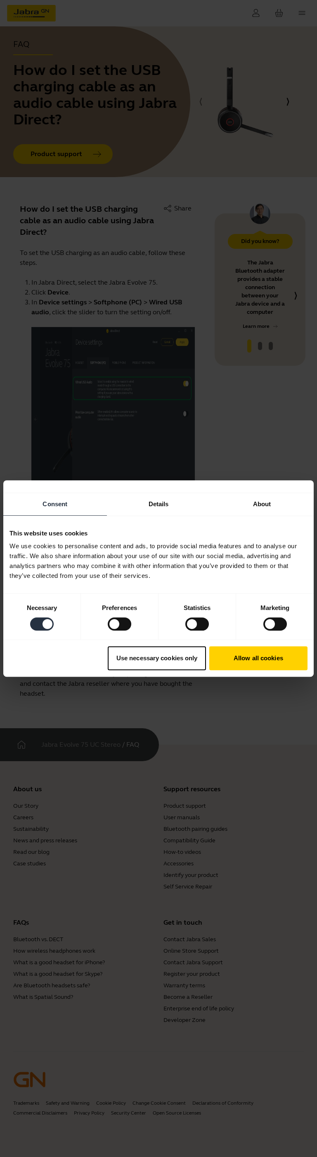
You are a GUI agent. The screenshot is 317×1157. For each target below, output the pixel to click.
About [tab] (262, 503)
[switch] (119, 624)
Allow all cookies (258, 657)
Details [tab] (159, 503)
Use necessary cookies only (157, 657)
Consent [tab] (55, 503)
